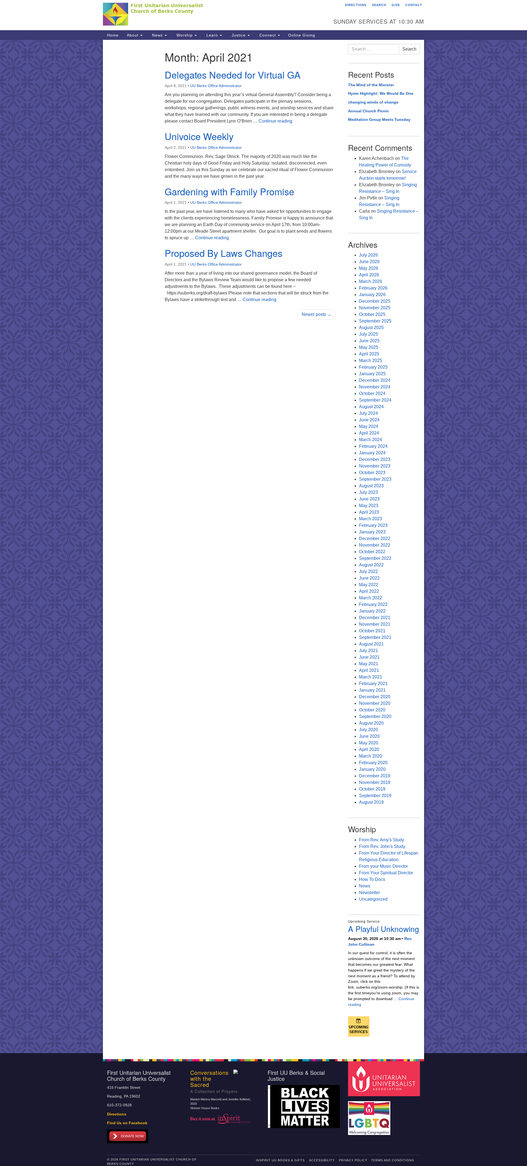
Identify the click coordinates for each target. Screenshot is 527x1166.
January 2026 (372, 294)
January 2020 (372, 769)
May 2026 (368, 268)
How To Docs (372, 879)
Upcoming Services (358, 1029)
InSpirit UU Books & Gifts (280, 1160)
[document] (263, 546)
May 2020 (368, 743)
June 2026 (369, 261)
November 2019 (374, 782)
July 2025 (368, 334)
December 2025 (374, 301)
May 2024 (368, 426)
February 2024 (373, 446)
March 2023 (370, 518)
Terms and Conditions (392, 1160)
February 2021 (373, 683)
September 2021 (375, 637)
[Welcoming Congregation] (370, 1115)
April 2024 (369, 433)
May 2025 (368, 347)
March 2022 (370, 597)
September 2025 (375, 321)
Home (113, 35)
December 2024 (374, 380)
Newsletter (369, 892)
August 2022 (371, 565)
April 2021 (369, 670)
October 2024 (372, 393)
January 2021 (372, 690)
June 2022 (369, 578)
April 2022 (369, 591)
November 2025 (374, 307)
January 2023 (372, 532)
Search (379, 5)
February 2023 (373, 525)
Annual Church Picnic (368, 111)
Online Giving (301, 35)
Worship (184, 35)
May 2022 (368, 584)
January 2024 (372, 452)
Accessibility (322, 1160)
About (133, 35)
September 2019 (375, 795)
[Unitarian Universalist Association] (385, 1078)
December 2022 (374, 538)
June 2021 (369, 657)
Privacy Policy (353, 1160)
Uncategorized (373, 899)
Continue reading (275, 121)
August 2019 (371, 802)
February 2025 (373, 367)
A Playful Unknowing (383, 928)
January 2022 (372, 611)
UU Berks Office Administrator (216, 86)
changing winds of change (373, 102)
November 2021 (374, 624)
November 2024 (374, 387)
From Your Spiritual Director (386, 872)
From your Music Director (383, 866)
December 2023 (374, 459)
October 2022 (372, 551)
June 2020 (369, 736)
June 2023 (369, 499)
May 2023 (368, 505)
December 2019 (374, 775)
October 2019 (372, 789)
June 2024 (369, 420)
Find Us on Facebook (127, 1123)
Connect (267, 35)
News (157, 35)
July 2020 (368, 729)
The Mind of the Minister (371, 85)
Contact (413, 5)
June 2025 (369, 340)
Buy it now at (203, 1118)
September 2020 (375, 716)
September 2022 (375, 558)
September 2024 (375, 400)
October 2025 (372, 314)
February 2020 (373, 762)
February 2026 (373, 288)
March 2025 (370, 360)
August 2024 (371, 406)
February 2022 (373, 604)
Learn (212, 35)
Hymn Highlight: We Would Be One (380, 93)
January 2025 (372, 373)
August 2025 (371, 327)
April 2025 (369, 354)
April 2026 (369, 274)
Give (396, 5)
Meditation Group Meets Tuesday (379, 119)
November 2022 (374, 545)
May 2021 (368, 663)
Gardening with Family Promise (229, 191)
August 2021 (371, 644)
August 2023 (371, 485)
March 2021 (370, 677)
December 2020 (374, 696)
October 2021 (372, 630)
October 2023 (372, 472)
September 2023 (375, 479)
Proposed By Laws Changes (223, 253)
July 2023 (368, 492)
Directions (355, 5)
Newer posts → (317, 314)
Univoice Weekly (199, 136)
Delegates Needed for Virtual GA (233, 74)
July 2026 (368, 255)
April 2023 (369, 512)
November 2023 (374, 466)
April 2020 (369, 749)
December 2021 (374, 617)
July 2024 (368, 413)
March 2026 (370, 281)
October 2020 (372, 710)
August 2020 (371, 723)
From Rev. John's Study (382, 846)
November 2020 (374, 703)
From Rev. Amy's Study (381, 839)
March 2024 (370, 439)
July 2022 (368, 571)
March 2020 (370, 756)
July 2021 (368, 650)
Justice (238, 35)
